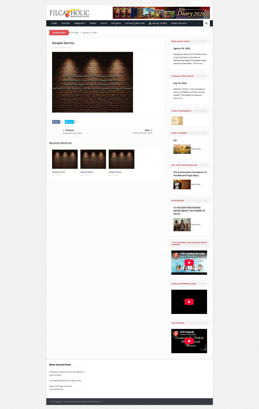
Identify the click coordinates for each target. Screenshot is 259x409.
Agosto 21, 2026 (73, 33)
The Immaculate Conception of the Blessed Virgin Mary (190, 174)
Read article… (196, 149)
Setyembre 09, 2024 (142, 132)
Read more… (178, 98)
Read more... (199, 63)
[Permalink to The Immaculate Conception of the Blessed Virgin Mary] (182, 184)
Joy (175, 140)
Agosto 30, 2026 (181, 48)
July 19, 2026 (180, 83)
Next (147, 130)
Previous (70, 130)
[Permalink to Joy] (182, 149)
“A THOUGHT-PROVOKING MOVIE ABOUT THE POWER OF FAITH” (189, 210)
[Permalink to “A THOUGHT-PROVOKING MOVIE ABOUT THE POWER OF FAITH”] (182, 224)
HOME (54, 23)
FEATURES (116, 23)
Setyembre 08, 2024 (72, 133)
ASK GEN (65, 23)
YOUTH (103, 23)
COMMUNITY (80, 23)
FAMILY (93, 23)
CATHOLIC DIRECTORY (135, 23)
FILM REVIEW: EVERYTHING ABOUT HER (65, 380)
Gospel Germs (58, 172)
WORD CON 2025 (179, 23)
